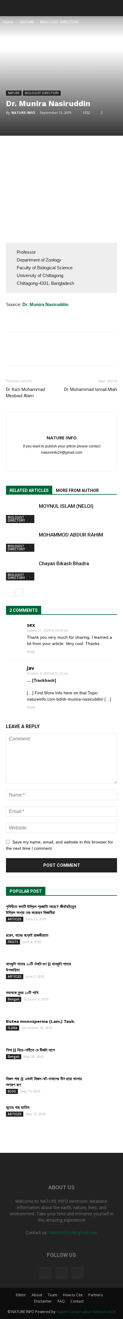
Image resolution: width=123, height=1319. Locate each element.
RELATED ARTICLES (29, 490)
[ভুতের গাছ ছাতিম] (102, 1114)
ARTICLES (14, 919)
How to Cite (73, 1294)
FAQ (61, 1301)
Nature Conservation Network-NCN (86, 1311)
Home (8, 22)
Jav (30, 668)
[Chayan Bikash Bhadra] (21, 570)
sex (31, 625)
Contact (77, 1301)
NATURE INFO (23, 112)
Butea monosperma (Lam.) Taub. (40, 1021)
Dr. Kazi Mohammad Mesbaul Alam (25, 392)
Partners (95, 1294)
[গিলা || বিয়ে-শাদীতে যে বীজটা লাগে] (102, 1057)
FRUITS (13, 942)
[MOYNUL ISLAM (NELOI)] (21, 513)
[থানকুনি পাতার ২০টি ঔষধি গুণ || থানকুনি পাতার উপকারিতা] (102, 971)
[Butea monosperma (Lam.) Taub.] (102, 1028)
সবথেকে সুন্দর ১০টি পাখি (22, 992)
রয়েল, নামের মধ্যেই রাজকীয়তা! (27, 935)
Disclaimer (43, 1301)
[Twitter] (62, 462)
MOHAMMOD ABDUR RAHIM (71, 535)
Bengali (13, 999)
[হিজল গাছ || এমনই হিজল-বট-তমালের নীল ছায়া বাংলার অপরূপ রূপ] (102, 1086)
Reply (31, 651)
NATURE (27, 22)
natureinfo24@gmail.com (73, 1232)
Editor (21, 1294)
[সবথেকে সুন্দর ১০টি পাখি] (102, 1000)
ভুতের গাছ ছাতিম (17, 1107)
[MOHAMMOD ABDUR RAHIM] (21, 541)
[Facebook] (49, 462)
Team (52, 1294)
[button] (114, 8)
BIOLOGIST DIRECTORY (59, 22)
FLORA (12, 1028)
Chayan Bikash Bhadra (64, 563)
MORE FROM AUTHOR (77, 490)
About (37, 1294)
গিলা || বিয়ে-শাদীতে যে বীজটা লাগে (30, 1050)
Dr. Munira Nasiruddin (45, 304)
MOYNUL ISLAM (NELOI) (66, 506)
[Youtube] (74, 462)
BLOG (12, 1091)
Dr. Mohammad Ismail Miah (90, 389)
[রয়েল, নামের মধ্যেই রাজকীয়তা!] (102, 942)
